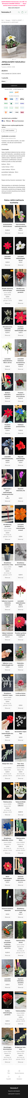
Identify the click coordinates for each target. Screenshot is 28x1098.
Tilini (8, 1073)
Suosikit (8, 1079)
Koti (3, 20)
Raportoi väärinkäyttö (14, 1091)
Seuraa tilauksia (19, 1073)
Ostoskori (19, 1079)
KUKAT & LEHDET (17, 20)
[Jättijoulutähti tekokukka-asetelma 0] (14, 41)
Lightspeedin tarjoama (14, 1093)
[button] (14, 8)
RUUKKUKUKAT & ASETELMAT (10, 22)
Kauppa (8, 20)
